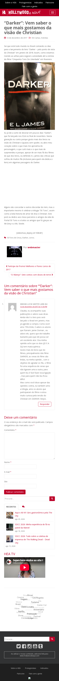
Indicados (38, 2)
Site (5, 481)
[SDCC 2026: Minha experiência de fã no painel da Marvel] (10, 527)
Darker (25, 237)
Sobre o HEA (10, 2)
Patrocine (50, 2)
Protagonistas (25, 2)
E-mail (7, 472)
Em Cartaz (36, 38)
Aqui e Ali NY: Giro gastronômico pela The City (33, 514)
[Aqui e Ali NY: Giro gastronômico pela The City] (10, 515)
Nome (7, 462)
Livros (31, 237)
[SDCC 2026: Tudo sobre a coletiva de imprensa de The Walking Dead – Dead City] (10, 539)
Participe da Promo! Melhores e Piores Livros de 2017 (28, 268)
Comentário (10, 430)
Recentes (11, 506)
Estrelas (44, 38)
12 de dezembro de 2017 (16, 38)
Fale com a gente (29, 6)
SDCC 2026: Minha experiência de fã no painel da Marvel (32, 526)
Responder (45, 404)
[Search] (52, 498)
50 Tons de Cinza (14, 237)
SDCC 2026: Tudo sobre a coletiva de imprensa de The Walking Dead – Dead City (32, 539)
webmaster (34, 247)
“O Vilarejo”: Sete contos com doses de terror (31, 274)
